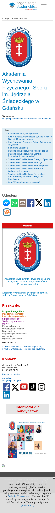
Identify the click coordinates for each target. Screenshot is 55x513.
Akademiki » (8, 336)
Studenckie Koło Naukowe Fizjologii (25, 162)
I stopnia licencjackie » (13, 311)
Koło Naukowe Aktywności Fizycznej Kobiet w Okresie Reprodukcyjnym (30, 137)
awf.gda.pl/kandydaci (12, 380)
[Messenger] (6, 205)
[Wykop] (7, 214)
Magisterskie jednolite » (13, 314)
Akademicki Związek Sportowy (23, 133)
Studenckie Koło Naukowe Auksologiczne (28, 151)
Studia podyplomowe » (13, 321)
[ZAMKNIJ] (27, 505)
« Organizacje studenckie (14, 18)
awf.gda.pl (7, 378)
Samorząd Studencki (18, 147)
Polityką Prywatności (19, 496)
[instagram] (41, 390)
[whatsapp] (14, 205)
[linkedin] (6, 398)
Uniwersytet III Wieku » (13, 328)
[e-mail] (22, 205)
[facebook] (6, 390)
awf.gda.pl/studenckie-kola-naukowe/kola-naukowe (26, 118)
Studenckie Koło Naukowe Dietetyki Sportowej (30, 159)
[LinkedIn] (47, 205)
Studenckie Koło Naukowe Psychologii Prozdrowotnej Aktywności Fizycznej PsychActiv (26, 176)
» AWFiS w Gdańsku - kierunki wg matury (22, 346)
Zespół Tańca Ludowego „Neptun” (24, 182)
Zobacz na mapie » (11, 374)
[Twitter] (39, 205)
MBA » (5, 323)
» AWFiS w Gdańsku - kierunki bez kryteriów (23, 349)
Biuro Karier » (8, 331)
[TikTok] (33, 390)
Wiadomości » (9, 342)
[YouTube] (24, 390)
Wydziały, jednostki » (12, 338)
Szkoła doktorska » (11, 319)
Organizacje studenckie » (14, 333)
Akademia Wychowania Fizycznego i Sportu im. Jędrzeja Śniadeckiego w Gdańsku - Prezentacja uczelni (27, 281)
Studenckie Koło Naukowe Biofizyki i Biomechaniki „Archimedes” (25, 155)
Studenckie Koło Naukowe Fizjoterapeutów (28, 165)
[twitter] (15, 390)
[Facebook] (30, 205)
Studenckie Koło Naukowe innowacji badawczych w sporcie (25, 169)
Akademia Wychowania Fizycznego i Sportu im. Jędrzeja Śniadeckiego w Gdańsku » (25, 293)
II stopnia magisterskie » (14, 316)
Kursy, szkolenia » (11, 326)
